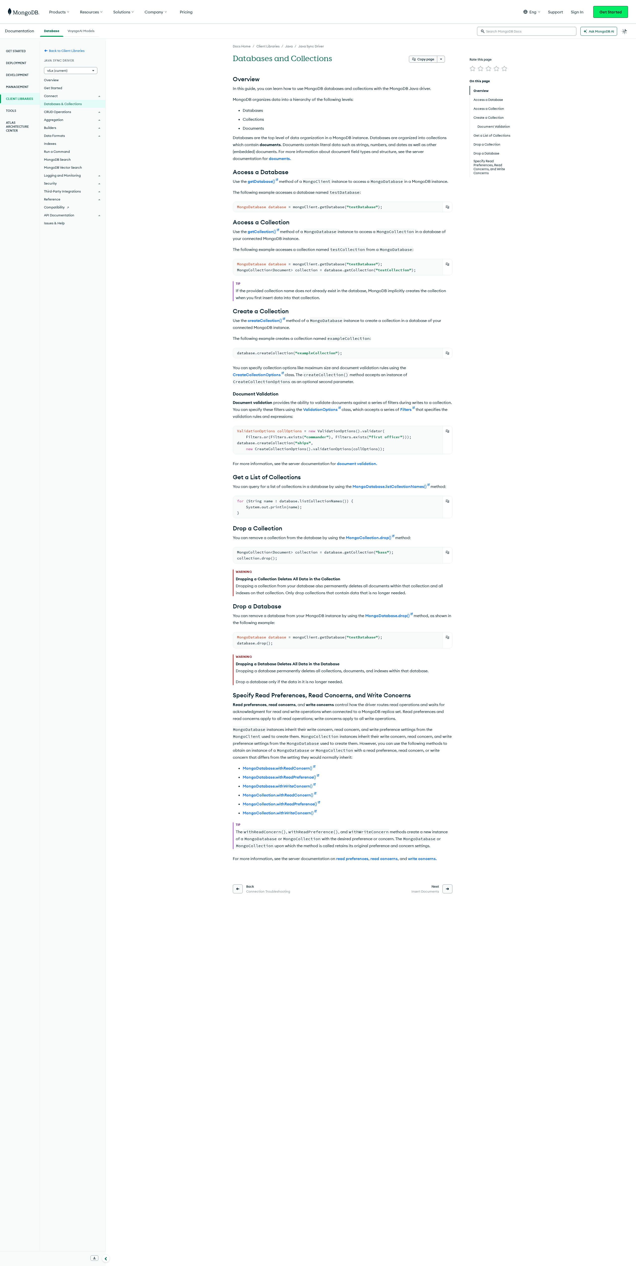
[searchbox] (526, 31)
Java (289, 46)
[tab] (51, 30)
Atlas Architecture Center (17, 126)
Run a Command (57, 152)
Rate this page (481, 59)
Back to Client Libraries (66, 51)
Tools (11, 111)
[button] (531, 12)
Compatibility (54, 207)
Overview (51, 80)
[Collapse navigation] (106, 1258)
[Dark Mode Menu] (624, 31)
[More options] (441, 59)
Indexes (50, 144)
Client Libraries (267, 46)
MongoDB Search (57, 159)
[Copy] (447, 206)
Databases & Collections (63, 104)
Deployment (16, 63)
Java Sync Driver (311, 46)
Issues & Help (54, 223)
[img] (473, 69)
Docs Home (242, 46)
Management (17, 87)
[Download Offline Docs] (94, 1258)
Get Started (610, 11)
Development (17, 75)
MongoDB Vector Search (63, 167)
